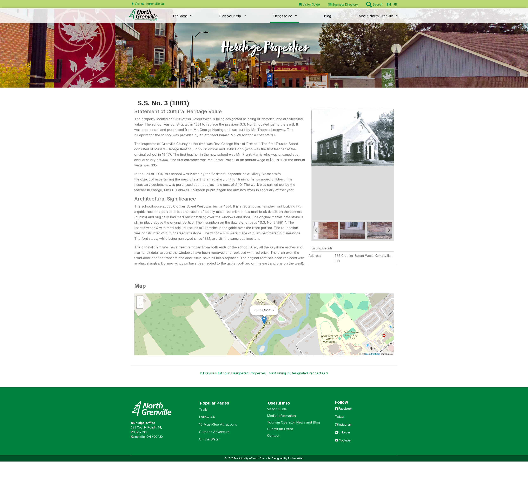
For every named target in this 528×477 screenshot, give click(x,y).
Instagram (344, 424)
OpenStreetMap (372, 353)
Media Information (281, 416)
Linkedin (344, 432)
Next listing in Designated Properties (298, 373)
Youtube (344, 440)
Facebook (345, 408)
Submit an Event (280, 429)
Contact (273, 435)
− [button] (140, 305)
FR (395, 4)
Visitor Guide (277, 409)
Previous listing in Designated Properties (233, 373)
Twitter (339, 416)
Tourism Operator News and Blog (293, 422)
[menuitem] (309, 4)
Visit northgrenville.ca (149, 3)
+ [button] (140, 298)
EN (389, 4)
